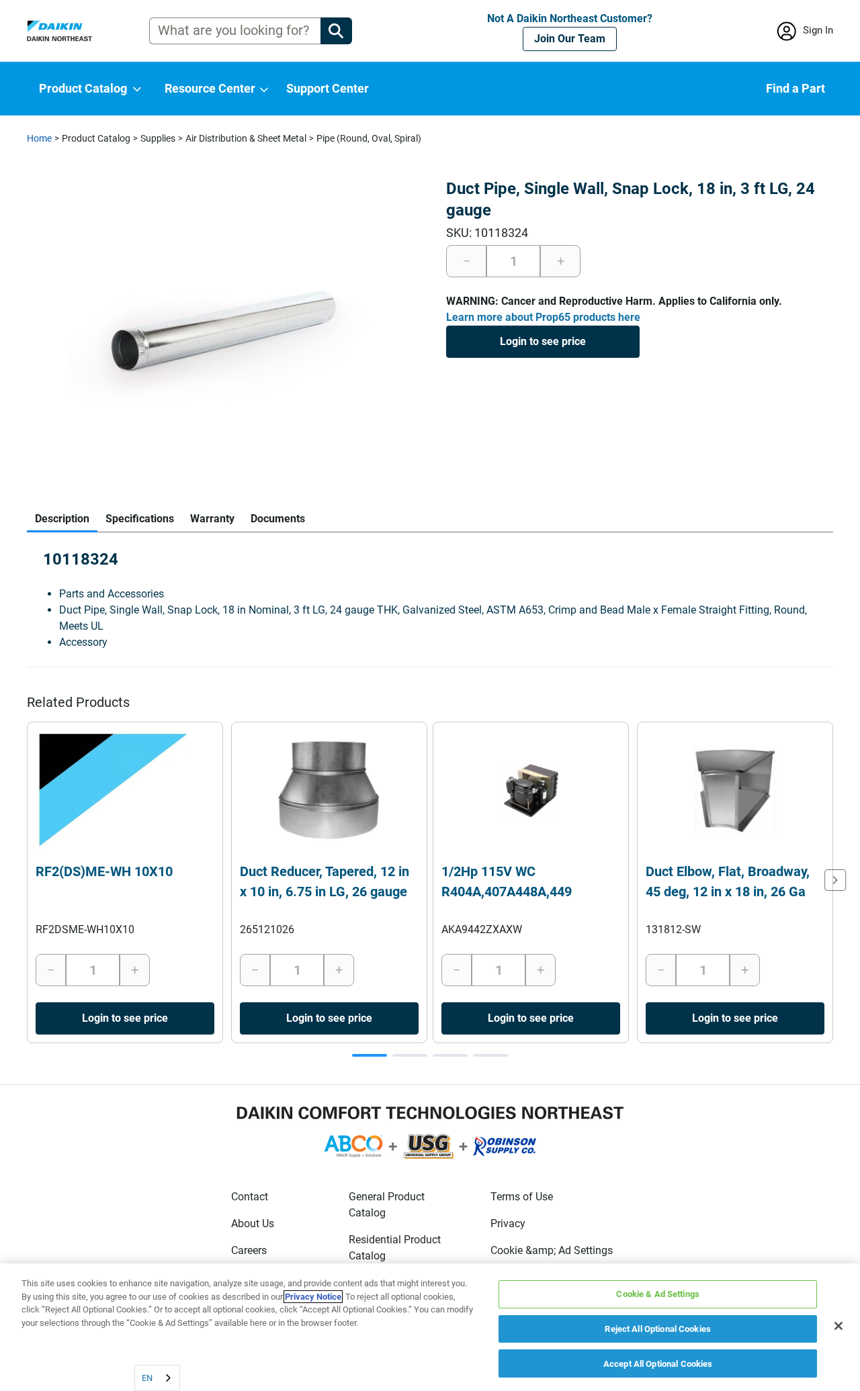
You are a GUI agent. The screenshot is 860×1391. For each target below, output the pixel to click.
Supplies (157, 138)
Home (39, 138)
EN (147, 1378)
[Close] (838, 1326)
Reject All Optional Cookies (658, 1329)
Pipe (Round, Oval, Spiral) (368, 138)
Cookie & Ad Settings (657, 1294)
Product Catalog (96, 138)
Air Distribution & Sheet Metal (245, 138)
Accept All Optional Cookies (658, 1363)
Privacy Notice (313, 1297)
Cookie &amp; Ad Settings (551, 1250)
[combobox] (157, 1378)
